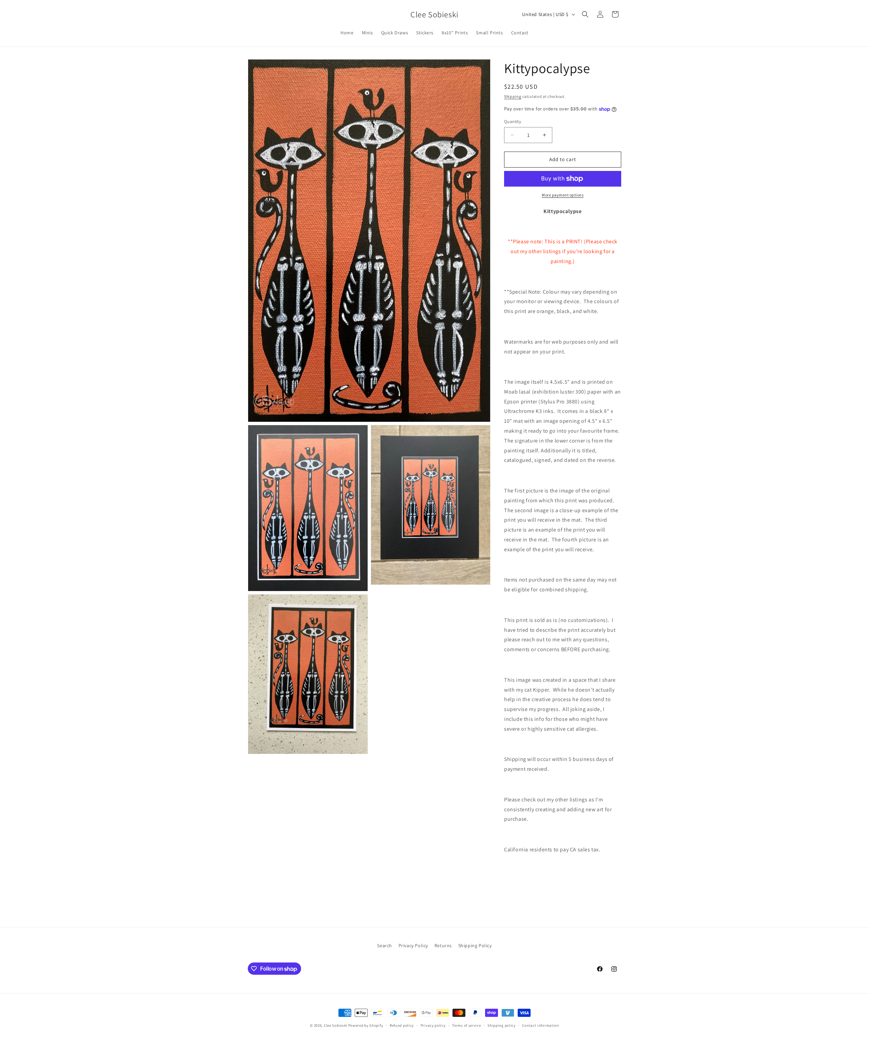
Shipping (512, 96)
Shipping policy (501, 1025)
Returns (443, 945)
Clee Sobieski (335, 1025)
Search (384, 945)
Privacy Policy (413, 945)
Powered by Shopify (365, 1025)
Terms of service (466, 1025)
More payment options (563, 194)
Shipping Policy (475, 945)
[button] (585, 14)
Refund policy (402, 1025)
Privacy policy (433, 1025)
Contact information (540, 1025)
